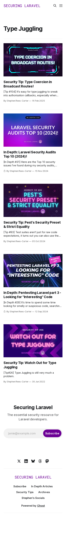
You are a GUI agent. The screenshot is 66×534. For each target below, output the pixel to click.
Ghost (41, 505)
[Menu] (61, 5)
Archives (44, 492)
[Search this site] (55, 5)
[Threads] (40, 461)
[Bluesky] (33, 461)
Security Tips (24, 492)
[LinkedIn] (26, 461)
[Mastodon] (47, 461)
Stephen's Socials (33, 498)
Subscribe (19, 486)
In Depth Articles (42, 486)
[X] (19, 461)
